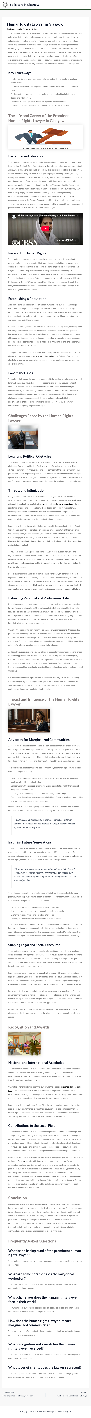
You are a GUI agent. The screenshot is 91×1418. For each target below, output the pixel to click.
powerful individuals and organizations (56, 504)
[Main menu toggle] (86, 4)
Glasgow (21, 1161)
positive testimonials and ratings (44, 356)
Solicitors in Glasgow (24, 5)
